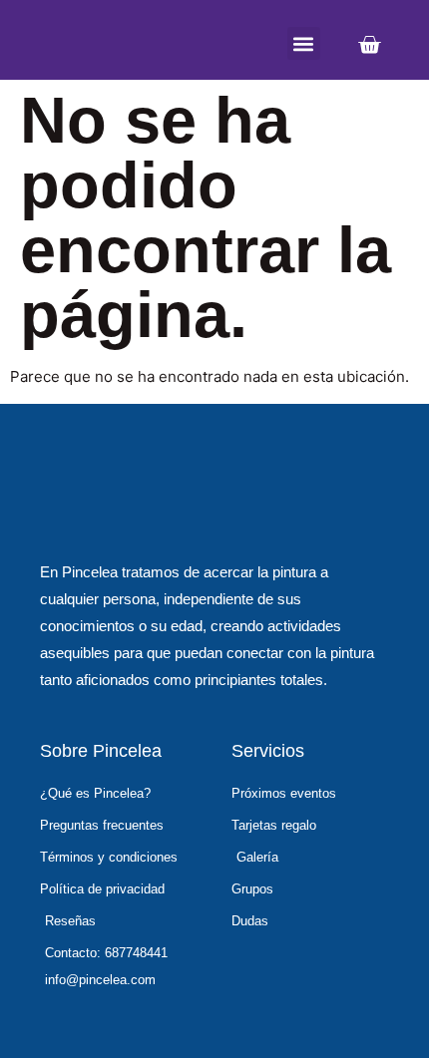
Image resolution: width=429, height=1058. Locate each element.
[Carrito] (369, 45)
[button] (303, 43)
